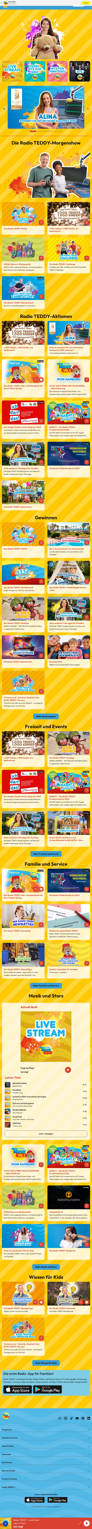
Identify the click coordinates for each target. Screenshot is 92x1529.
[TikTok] (71, 1418)
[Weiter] (88, 109)
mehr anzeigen (46, 1133)
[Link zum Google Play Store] (47, 1389)
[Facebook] (82, 1418)
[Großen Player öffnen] (79, 1523)
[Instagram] (65, 1418)
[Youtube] (77, 1418)
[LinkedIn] (88, 1418)
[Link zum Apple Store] (17, 1389)
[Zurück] (4, 109)
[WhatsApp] (59, 1418)
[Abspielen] (86, 1523)
